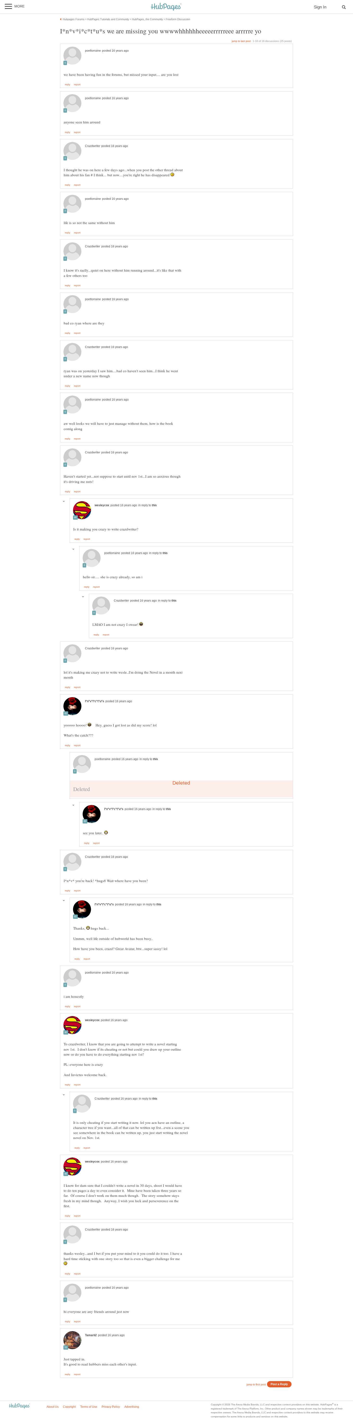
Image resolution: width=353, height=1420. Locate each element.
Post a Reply (279, 1384)
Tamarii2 (91, 1335)
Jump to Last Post (241, 41)
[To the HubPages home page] (19, 1406)
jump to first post (256, 1384)
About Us (53, 1406)
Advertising (131, 1406)
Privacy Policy (111, 1406)
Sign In (320, 7)
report (77, 84)
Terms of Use (88, 1406)
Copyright (69, 1406)
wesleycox (102, 505)
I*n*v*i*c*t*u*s (94, 701)
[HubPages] (166, 7)
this (154, 505)
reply (67, 84)
